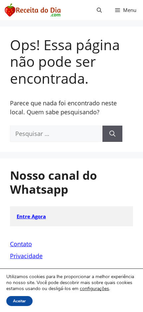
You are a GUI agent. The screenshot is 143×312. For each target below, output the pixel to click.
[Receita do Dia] (32, 10)
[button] (99, 10)
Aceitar (19, 301)
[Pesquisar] (112, 134)
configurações (94, 289)
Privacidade (26, 256)
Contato (21, 244)
